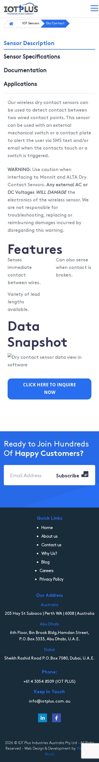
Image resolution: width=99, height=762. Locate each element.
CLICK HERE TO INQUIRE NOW (49, 388)
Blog (45, 561)
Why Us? (49, 553)
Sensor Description (29, 42)
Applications (20, 83)
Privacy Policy (51, 579)
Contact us (51, 544)
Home (47, 527)
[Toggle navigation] (95, 8)
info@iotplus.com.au (49, 701)
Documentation (25, 70)
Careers (47, 570)
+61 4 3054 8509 (38, 681)
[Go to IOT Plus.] (12, 23)
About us (49, 536)
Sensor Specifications (32, 56)
